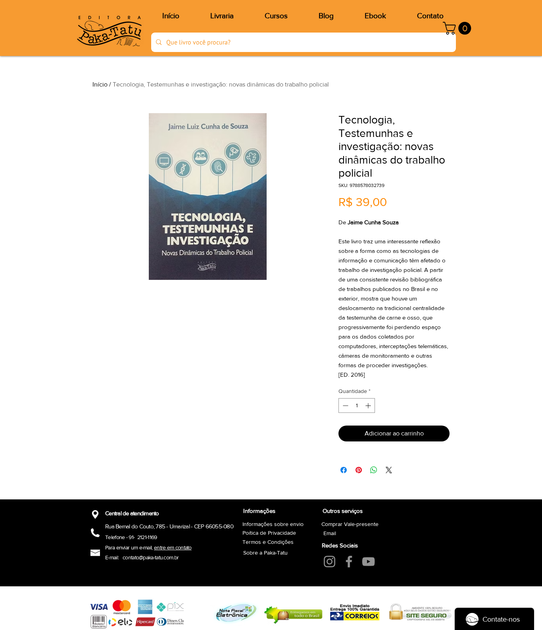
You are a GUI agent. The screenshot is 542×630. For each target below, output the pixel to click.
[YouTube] (368, 561)
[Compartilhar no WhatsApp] (374, 470)
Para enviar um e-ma (127, 547)
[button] (458, 28)
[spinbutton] (357, 405)
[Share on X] (389, 470)
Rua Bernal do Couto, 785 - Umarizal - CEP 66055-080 (169, 526)
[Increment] (369, 405)
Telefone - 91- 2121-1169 (131, 537)
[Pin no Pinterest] (358, 470)
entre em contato (173, 547)
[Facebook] (349, 561)
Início (100, 84)
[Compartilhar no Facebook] (343, 470)
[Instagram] (329, 561)
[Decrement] (345, 405)
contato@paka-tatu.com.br (151, 557)
